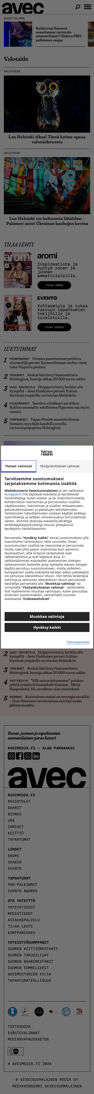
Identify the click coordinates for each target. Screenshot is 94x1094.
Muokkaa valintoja (47, 616)
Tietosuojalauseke (77, 642)
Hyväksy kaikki (47, 627)
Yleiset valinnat (18, 466)
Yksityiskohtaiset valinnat (59, 466)
